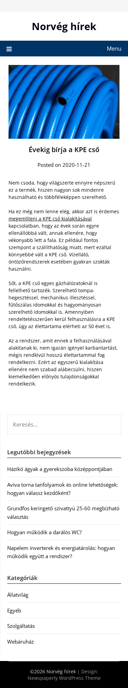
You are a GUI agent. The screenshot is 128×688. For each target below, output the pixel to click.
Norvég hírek (64, 26)
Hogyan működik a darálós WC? (44, 532)
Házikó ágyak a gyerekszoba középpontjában (59, 469)
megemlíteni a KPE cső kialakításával (50, 218)
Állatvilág (17, 594)
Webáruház (20, 641)
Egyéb (14, 610)
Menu (114, 48)
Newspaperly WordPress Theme (64, 678)
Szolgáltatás (21, 625)
